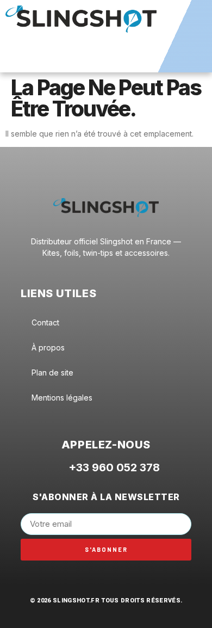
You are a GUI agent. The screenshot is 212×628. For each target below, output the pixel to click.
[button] (106, 58)
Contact (45, 322)
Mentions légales (62, 397)
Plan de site (52, 372)
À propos (48, 347)
